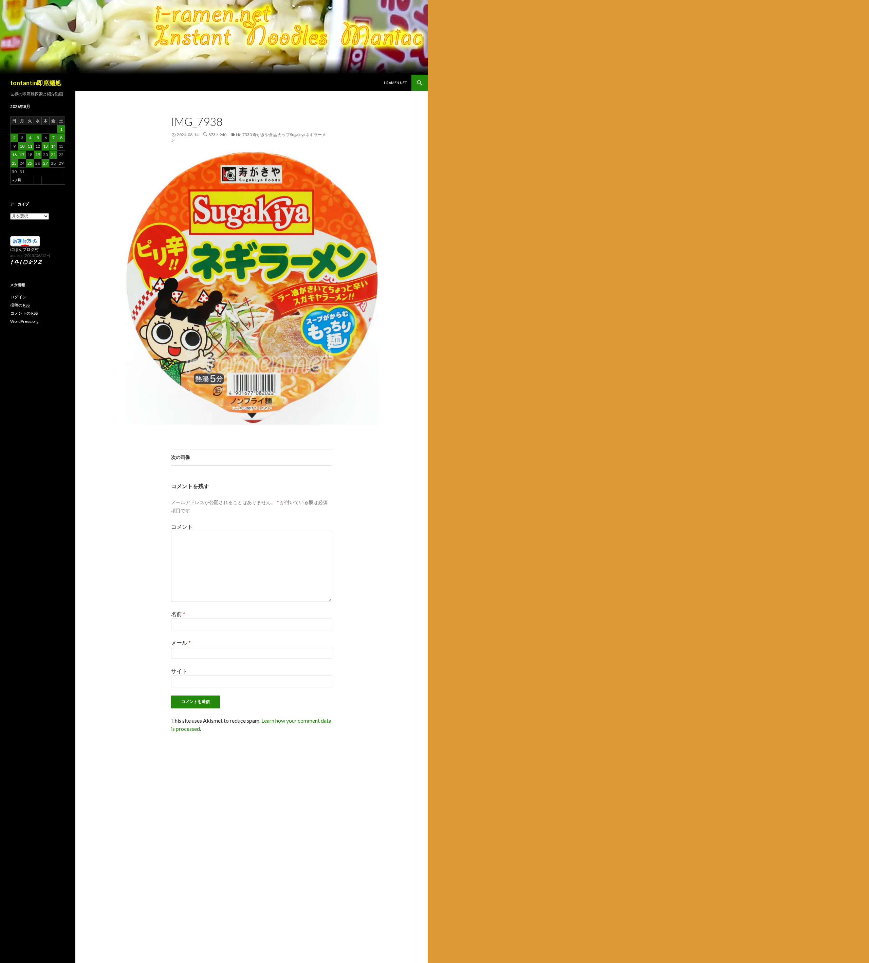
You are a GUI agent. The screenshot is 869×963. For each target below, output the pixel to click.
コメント (182, 526)
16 (14, 154)
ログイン (18, 296)
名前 (178, 614)
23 (14, 163)
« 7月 (16, 180)
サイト (179, 671)
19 (37, 154)
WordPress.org (24, 321)
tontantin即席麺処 (35, 83)
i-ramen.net (395, 82)
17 (22, 154)
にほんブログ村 (24, 249)
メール (181, 642)
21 (53, 154)
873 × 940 (217, 134)
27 (45, 163)
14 (53, 146)
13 (45, 146)
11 (29, 146)
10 (22, 146)
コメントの (24, 313)
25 (29, 163)
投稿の (20, 305)
